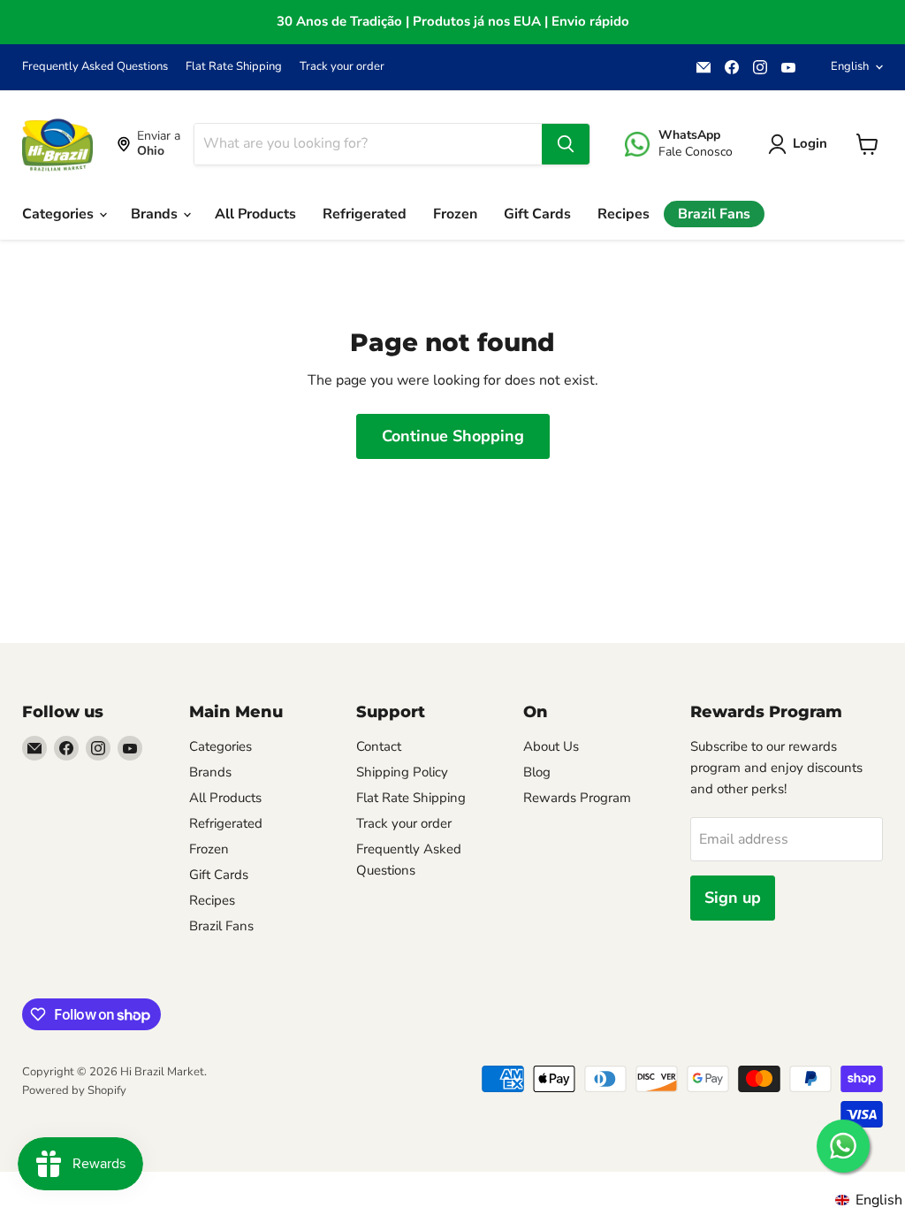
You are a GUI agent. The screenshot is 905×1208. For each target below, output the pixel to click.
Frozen (455, 214)
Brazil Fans (714, 214)
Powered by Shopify (74, 1090)
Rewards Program (577, 798)
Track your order (342, 66)
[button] (801, 144)
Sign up (732, 897)
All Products (255, 214)
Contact (378, 746)
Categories (59, 214)
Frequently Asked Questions (95, 66)
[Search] (565, 144)
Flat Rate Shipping (234, 66)
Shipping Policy (402, 772)
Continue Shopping (453, 436)
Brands (156, 214)
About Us (551, 746)
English (850, 66)
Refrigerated (365, 214)
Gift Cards (537, 214)
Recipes (623, 214)
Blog (537, 772)
